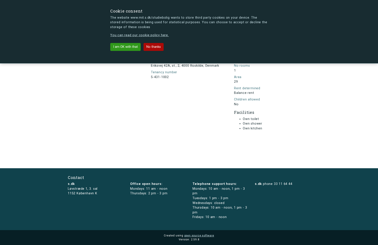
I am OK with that (125, 47)
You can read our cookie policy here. (139, 35)
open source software (199, 235)
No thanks (153, 47)
